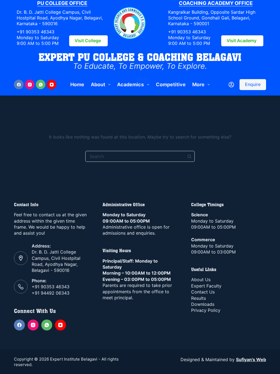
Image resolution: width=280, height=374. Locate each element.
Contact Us (203, 292)
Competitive (171, 84)
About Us (201, 279)
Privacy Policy (205, 310)
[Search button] (189, 156)
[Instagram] (29, 84)
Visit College (88, 40)
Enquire (253, 84)
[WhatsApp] (40, 84)
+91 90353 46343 (35, 31)
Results (198, 298)
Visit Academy (241, 40)
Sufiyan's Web (251, 359)
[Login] (231, 84)
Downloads (202, 304)
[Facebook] (19, 84)
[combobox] (135, 156)
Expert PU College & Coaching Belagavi (140, 57)
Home (77, 84)
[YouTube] (51, 84)
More (198, 84)
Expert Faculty (206, 286)
